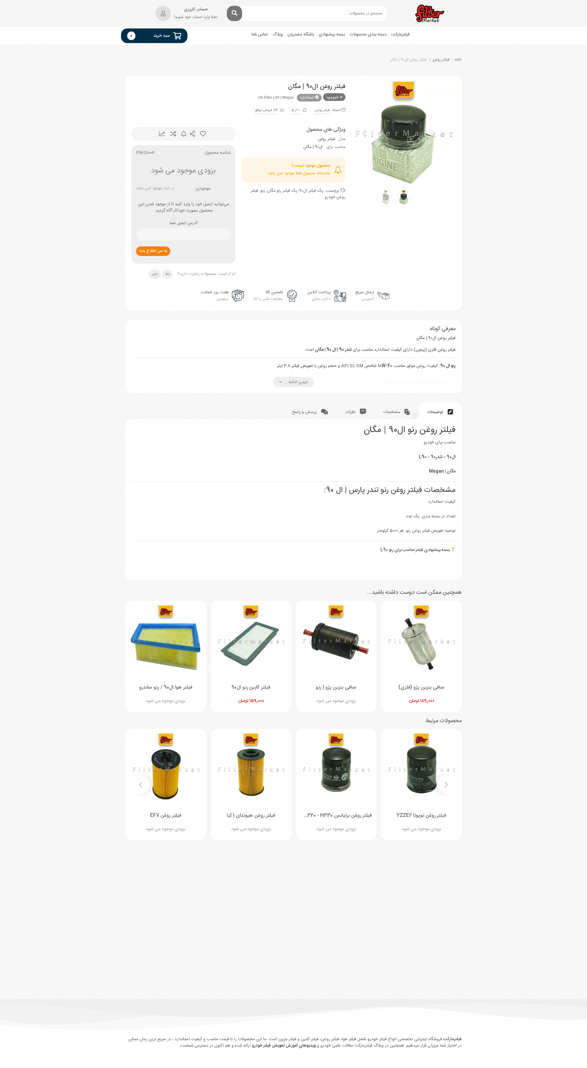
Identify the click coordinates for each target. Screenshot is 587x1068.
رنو (262, 190)
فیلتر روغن (441, 60)
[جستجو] (234, 13)
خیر (155, 274)
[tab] (440, 410)
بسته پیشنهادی (332, 34)
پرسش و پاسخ (305, 412)
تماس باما (260, 34)
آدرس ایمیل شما (184, 223)
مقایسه (173, 133)
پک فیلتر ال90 (311, 190)
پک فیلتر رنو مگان (282, 190)
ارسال (192, 133)
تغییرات (162, 133)
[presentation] (363, 133)
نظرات (351, 412)
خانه (458, 60)
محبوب (203, 133)
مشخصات (392, 412)
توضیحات (436, 412)
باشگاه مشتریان (300, 34)
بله (167, 274)
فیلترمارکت (400, 34)
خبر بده (183, 133)
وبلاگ (277, 34)
